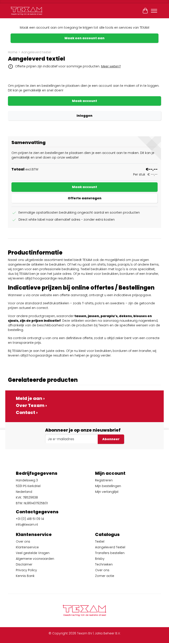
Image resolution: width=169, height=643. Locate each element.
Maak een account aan (84, 38)
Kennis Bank (25, 576)
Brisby (100, 558)
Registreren (104, 480)
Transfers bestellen (110, 553)
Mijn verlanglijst (107, 492)
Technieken (104, 564)
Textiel (99, 541)
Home (12, 52)
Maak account (84, 101)
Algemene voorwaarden (35, 558)
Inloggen (84, 115)
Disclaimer (24, 564)
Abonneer (110, 439)
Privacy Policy (26, 570)
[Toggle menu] (154, 10)
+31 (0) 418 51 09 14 (30, 519)
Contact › (27, 412)
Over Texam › (31, 405)
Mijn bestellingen (108, 486)
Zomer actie (104, 576)
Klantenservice (27, 547)
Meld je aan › (30, 398)
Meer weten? (111, 66)
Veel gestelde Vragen (33, 553)
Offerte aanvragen (84, 198)
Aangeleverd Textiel (110, 547)
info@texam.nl (27, 524)
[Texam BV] (26, 10)
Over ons (23, 541)
